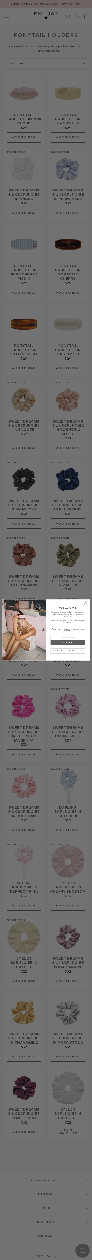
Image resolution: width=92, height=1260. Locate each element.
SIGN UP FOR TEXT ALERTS (68, 651)
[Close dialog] (86, 603)
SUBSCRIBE (68, 643)
